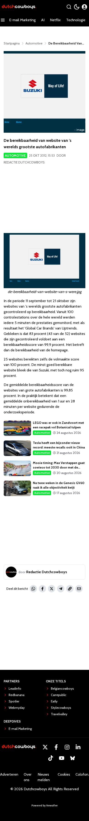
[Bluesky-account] (72, 758)
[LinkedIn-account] (78, 747)
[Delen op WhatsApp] (33, 588)
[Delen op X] (51, 588)
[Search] (69, 7)
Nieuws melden (44, 777)
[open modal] (84, 7)
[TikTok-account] (50, 758)
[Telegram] (60, 588)
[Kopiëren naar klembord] (69, 588)
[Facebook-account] (56, 747)
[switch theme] (76, 7)
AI (42, 20)
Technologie (75, 20)
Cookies (64, 774)
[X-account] (45, 747)
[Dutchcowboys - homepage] (19, 7)
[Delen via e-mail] (79, 588)
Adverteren (9, 774)
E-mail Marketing (22, 20)
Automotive (15, 155)
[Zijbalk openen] (2, 20)
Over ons (27, 777)
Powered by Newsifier (44, 805)
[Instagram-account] (67, 747)
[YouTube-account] (61, 758)
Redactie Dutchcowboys (24, 162)
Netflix (55, 20)
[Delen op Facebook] (42, 588)
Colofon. (82, 774)
